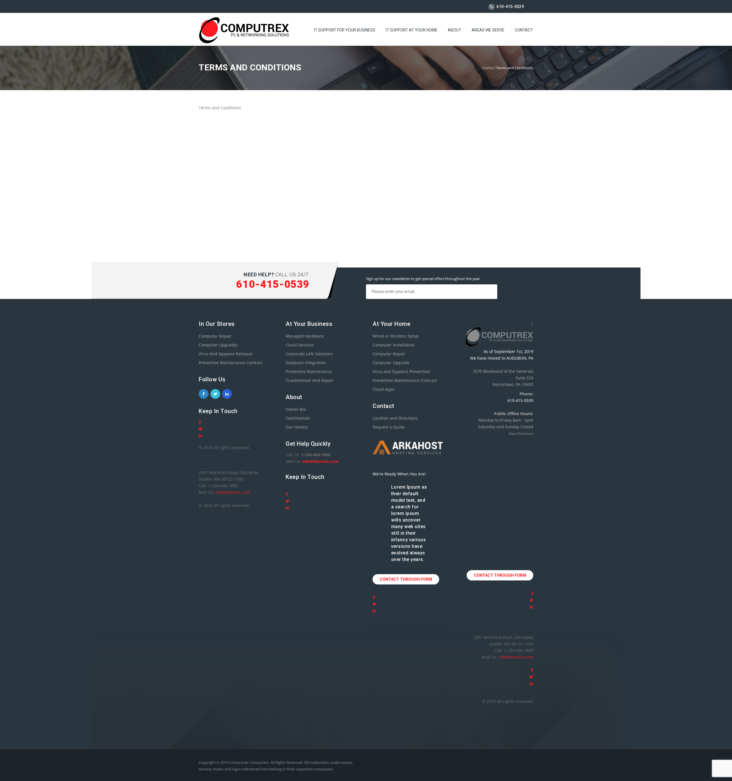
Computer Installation (393, 345)
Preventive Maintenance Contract (230, 362)
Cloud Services (300, 345)
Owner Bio (296, 409)
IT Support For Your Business (344, 30)
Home (487, 67)
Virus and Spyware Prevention (401, 371)
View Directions (521, 433)
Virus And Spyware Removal (225, 353)
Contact (524, 30)
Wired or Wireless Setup (396, 336)
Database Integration (306, 362)
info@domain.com (232, 492)
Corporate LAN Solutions (309, 353)
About (454, 30)
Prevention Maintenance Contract (405, 380)
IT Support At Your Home (411, 30)
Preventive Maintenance (309, 371)
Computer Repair (215, 336)
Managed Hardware (305, 336)
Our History (297, 427)
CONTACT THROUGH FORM (406, 579)
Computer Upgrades (218, 345)
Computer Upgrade (391, 362)
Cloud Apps (384, 389)
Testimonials (298, 418)
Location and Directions (395, 418)
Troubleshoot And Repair (310, 380)
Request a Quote (389, 427)
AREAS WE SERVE (488, 30)
